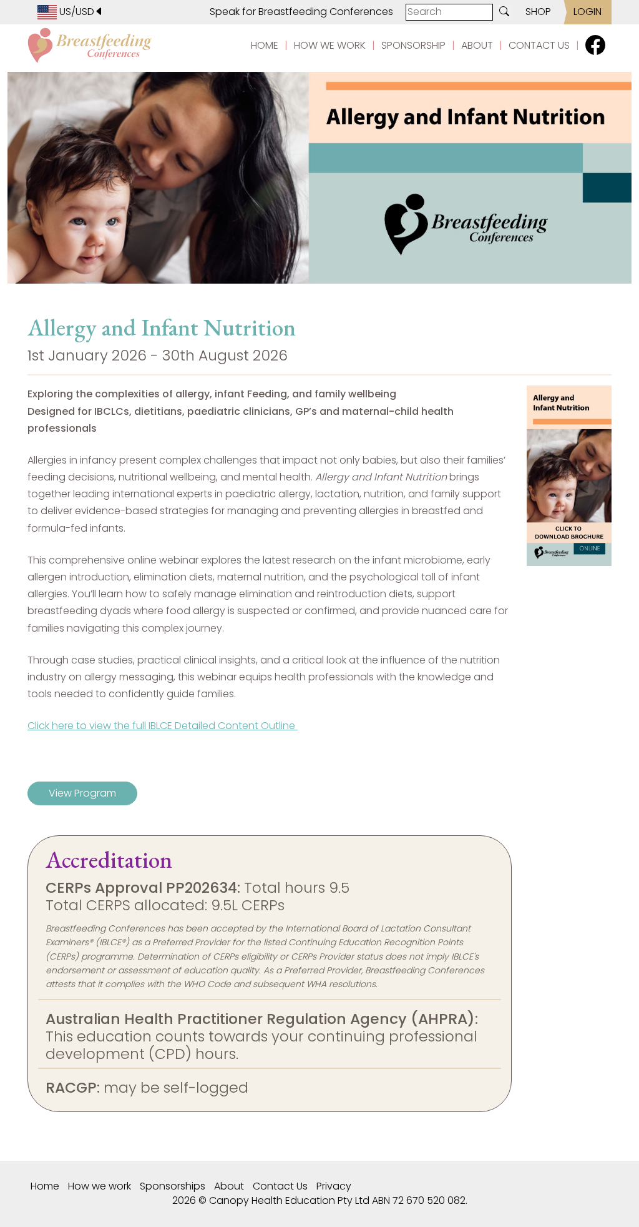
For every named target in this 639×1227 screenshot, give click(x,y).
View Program (82, 793)
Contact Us (280, 1186)
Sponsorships (172, 1186)
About (229, 1186)
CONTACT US (539, 45)
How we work (99, 1186)
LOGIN (587, 11)
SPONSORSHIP (413, 45)
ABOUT (477, 45)
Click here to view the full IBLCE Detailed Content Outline (162, 725)
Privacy (333, 1186)
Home (45, 1186)
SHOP (538, 11)
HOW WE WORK (330, 45)
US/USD (75, 11)
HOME (264, 45)
